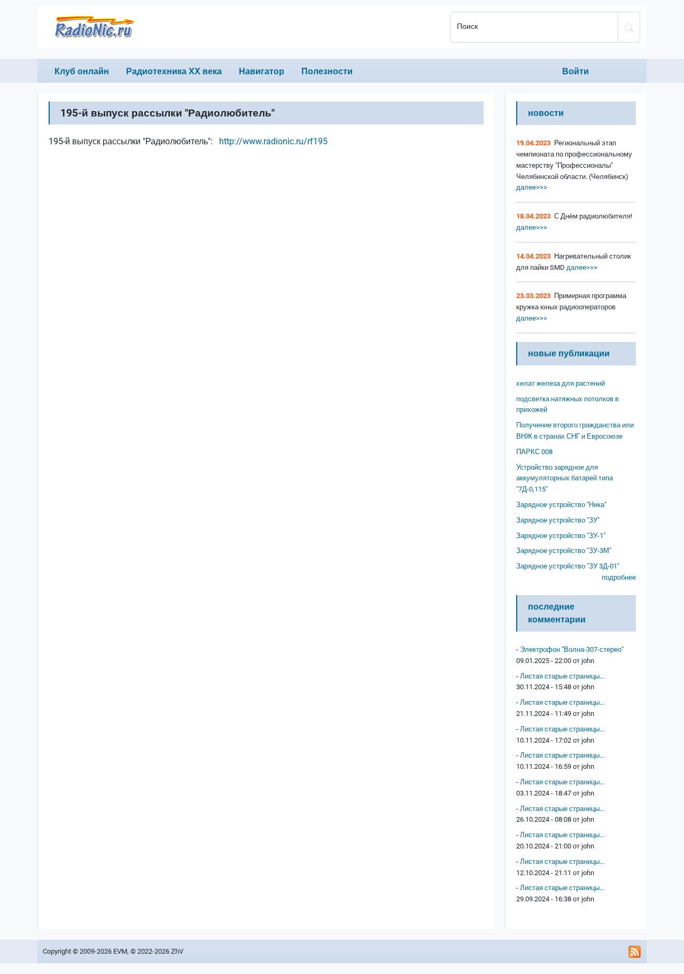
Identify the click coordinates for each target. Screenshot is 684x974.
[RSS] (634, 951)
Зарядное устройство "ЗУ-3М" (563, 551)
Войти (575, 71)
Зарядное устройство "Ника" (561, 505)
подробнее (619, 577)
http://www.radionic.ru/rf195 (273, 141)
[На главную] (240, 27)
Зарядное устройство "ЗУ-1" (560, 536)
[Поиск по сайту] (629, 27)
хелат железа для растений (560, 383)
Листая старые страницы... (562, 676)
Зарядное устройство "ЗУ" (558, 520)
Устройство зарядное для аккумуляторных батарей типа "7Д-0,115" (564, 478)
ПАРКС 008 (534, 452)
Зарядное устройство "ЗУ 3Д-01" (567, 566)
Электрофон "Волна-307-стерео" (572, 649)
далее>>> (531, 187)
